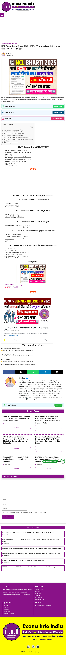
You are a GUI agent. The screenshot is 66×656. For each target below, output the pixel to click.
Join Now (59, 106)
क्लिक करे (16, 288)
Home (5, 43)
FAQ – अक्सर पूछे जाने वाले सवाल (11, 143)
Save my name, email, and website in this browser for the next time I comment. (24, 512)
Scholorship (38, 593)
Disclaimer (6, 609)
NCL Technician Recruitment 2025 (26, 364)
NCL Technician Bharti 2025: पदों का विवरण (14, 132)
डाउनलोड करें (19, 286)
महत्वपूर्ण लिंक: (6, 141)
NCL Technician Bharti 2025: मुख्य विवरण (13, 130)
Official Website (9, 284)
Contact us (6, 607)
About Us (6, 605)
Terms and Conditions (9, 613)
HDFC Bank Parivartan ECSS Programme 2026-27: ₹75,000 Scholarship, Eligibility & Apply (48, 459)
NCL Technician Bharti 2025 (10, 364)
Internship (37, 595)
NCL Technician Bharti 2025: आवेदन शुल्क (13, 135)
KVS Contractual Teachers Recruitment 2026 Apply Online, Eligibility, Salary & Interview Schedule (16, 440)
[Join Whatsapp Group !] (63, 461)
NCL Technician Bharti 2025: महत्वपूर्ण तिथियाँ (14, 133)
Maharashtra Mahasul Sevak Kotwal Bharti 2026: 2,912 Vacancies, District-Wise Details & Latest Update (48, 420)
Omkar (10, 53)
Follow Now (58, 118)
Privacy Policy (7, 611)
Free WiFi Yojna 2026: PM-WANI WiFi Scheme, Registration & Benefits (16, 459)
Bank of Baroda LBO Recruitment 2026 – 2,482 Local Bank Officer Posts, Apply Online (16, 419)
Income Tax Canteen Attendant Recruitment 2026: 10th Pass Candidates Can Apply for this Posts (47, 440)
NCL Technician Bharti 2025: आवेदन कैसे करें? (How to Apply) (18, 139)
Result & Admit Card (39, 599)
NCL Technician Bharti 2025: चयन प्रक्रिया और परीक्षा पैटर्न (17, 137)
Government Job (12, 43)
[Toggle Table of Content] (31, 127)
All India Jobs (38, 591)
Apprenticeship (38, 597)
